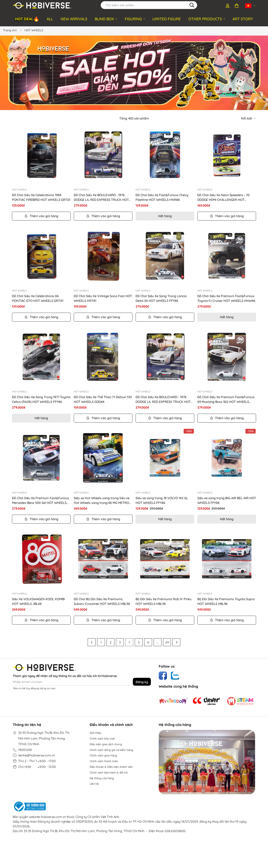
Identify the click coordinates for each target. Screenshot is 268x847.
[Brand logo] (173, 701)
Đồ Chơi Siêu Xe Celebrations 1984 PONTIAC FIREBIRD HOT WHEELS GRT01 (41, 197)
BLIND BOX (104, 19)
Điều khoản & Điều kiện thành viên (111, 767)
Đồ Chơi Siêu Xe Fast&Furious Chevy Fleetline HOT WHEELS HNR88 (162, 197)
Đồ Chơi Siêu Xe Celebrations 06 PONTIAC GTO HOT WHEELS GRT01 (37, 298)
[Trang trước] (92, 642)
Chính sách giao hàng (103, 755)
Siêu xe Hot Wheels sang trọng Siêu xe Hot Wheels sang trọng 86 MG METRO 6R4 (101, 500)
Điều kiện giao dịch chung (106, 744)
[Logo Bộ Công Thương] (134, 806)
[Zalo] (175, 676)
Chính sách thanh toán (104, 761)
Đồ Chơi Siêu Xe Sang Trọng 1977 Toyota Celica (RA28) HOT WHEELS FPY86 (41, 399)
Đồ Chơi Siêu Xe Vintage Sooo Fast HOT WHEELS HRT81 (103, 298)
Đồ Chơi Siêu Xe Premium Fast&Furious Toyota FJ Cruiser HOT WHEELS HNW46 (226, 298)
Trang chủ (10, 30)
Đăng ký (142, 682)
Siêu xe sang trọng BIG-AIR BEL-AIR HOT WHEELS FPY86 (226, 500)
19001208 (25, 750)
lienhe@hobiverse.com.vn (36, 755)
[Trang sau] (176, 642)
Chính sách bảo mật (102, 738)
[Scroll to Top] (260, 825)
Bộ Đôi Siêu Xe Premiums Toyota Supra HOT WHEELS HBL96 (226, 601)
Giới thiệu (95, 733)
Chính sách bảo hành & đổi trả (109, 772)
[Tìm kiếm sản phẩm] (192, 5)
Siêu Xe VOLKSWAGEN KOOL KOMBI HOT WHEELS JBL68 (38, 601)
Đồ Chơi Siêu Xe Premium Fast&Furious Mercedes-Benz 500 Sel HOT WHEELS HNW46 (40, 500)
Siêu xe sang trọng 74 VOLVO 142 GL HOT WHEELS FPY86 (162, 500)
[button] (236, 5)
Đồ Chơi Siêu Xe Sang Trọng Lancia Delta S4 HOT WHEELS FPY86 (161, 298)
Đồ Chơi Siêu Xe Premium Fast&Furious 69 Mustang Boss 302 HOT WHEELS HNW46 (225, 399)
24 (167, 642)
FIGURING (133, 19)
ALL (50, 19)
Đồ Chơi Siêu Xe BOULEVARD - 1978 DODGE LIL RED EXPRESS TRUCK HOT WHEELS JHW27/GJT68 (101, 197)
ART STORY (242, 19)
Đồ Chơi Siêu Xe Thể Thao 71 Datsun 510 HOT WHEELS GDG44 (103, 399)
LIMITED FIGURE (166, 19)
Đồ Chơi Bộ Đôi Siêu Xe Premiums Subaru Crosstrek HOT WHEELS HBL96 (102, 601)
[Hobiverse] (42, 5)
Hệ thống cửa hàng (102, 778)
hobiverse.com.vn (53, 817)
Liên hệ (94, 783)
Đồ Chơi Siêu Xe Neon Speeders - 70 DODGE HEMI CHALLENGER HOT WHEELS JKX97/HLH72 (223, 197)
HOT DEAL (27, 18)
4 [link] (129, 642)
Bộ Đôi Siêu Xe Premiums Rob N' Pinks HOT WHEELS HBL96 (163, 601)
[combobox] (149, 5)
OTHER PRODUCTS (205, 19)
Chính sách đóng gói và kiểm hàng (111, 750)
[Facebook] (163, 676)
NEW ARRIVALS (74, 19)
